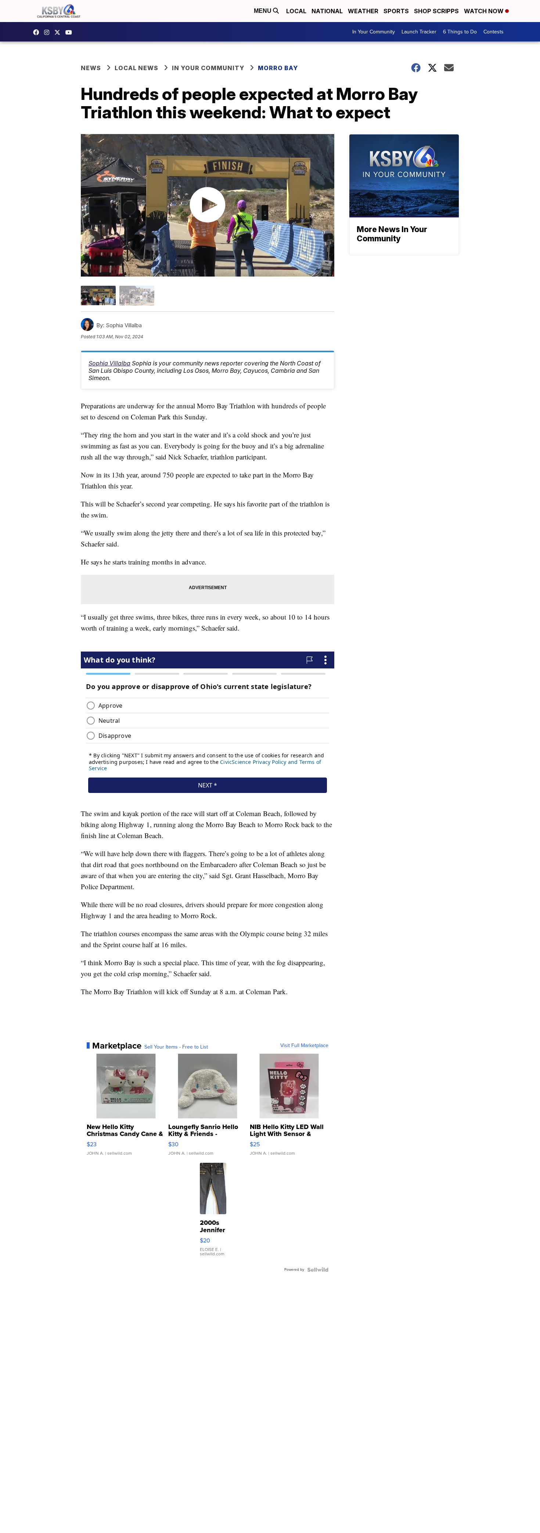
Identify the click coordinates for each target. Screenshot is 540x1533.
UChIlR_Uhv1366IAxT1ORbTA (70, 32)
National (327, 11)
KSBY (59, 32)
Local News (136, 68)
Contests (493, 32)
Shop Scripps (436, 11)
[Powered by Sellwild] (317, 1269)
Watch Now (484, 11)
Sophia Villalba (109, 363)
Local (296, 11)
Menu (263, 11)
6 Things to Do (460, 32)
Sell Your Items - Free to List (176, 1047)
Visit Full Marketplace (304, 1045)
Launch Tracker (419, 32)
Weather (363, 11)
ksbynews (38, 32)
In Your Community (373, 32)
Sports (396, 11)
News (91, 68)
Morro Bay (278, 68)
